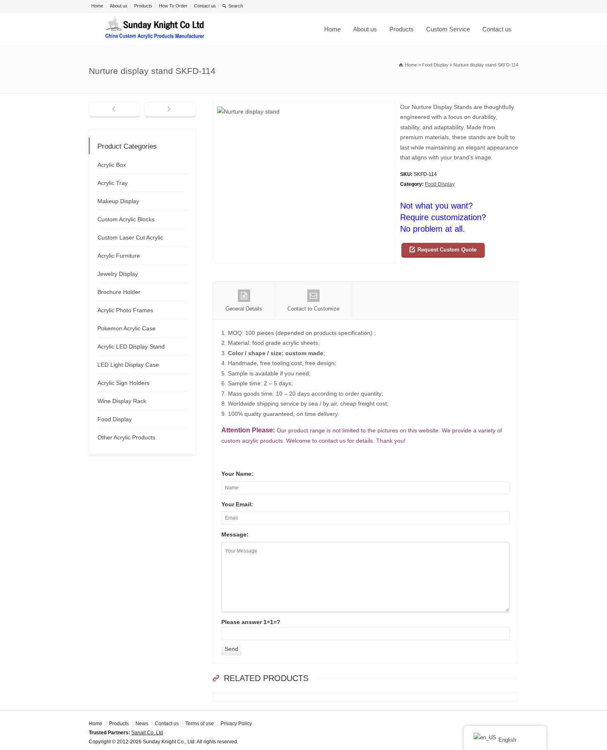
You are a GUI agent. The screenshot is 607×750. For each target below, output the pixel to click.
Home (97, 5)
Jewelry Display (117, 274)
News (141, 723)
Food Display (440, 184)
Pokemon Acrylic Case (126, 328)
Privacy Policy (236, 723)
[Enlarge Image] (304, 107)
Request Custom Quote (447, 250)
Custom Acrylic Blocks (125, 219)
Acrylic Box (111, 164)
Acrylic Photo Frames (125, 310)
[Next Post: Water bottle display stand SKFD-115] (170, 110)
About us (119, 5)
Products (143, 5)
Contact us (205, 5)
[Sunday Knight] (155, 29)
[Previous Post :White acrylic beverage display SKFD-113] (114, 110)
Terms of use (199, 723)
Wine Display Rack (121, 401)
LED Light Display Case (128, 364)
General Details (243, 309)
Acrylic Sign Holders (123, 383)
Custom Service (448, 29)
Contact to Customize (313, 309)
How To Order (173, 5)
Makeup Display (118, 201)
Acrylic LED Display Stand (131, 346)
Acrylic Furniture (118, 255)
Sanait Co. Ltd (147, 733)
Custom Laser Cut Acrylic (130, 237)
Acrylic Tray (112, 183)
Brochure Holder (118, 292)
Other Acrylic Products (126, 437)
